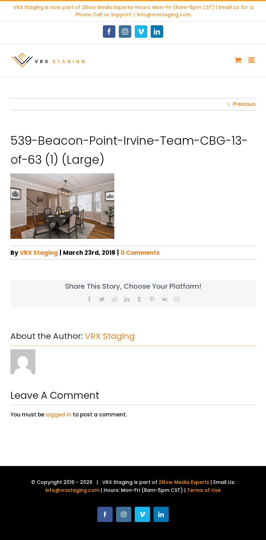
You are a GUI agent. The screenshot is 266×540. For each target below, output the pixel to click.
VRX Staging (39, 253)
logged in (58, 414)
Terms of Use (204, 490)
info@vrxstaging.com (164, 14)
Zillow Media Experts (107, 7)
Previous (244, 104)
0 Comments (140, 253)
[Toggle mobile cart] (237, 60)
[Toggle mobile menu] (252, 60)
